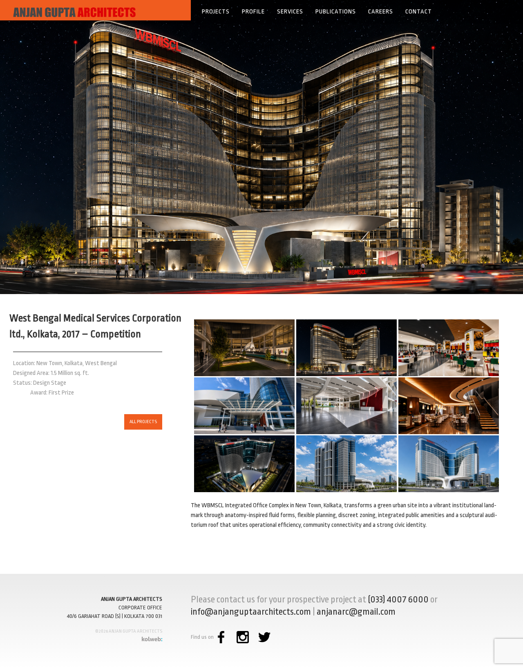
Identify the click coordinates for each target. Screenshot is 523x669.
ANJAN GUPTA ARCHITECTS (131, 599)
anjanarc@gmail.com (356, 612)
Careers (380, 11)
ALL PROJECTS (143, 421)
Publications (335, 11)
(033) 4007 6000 (398, 599)
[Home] (95, 10)
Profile (253, 11)
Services (290, 11)
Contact (418, 11)
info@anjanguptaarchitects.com (251, 612)
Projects (216, 11)
